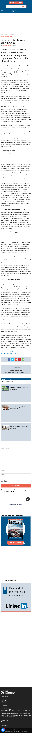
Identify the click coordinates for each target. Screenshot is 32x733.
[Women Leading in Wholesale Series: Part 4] (5, 427)
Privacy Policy (4, 724)
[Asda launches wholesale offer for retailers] (5, 388)
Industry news (8, 36)
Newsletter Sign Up (16, 2)
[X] (2, 701)
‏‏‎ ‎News (2, 36)
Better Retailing (4, 725)
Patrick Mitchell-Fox (6, 45)
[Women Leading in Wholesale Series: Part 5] (5, 407)
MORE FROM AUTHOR (7, 381)
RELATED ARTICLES (6, 379)
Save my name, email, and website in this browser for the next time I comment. (16, 480)
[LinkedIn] (5, 701)
